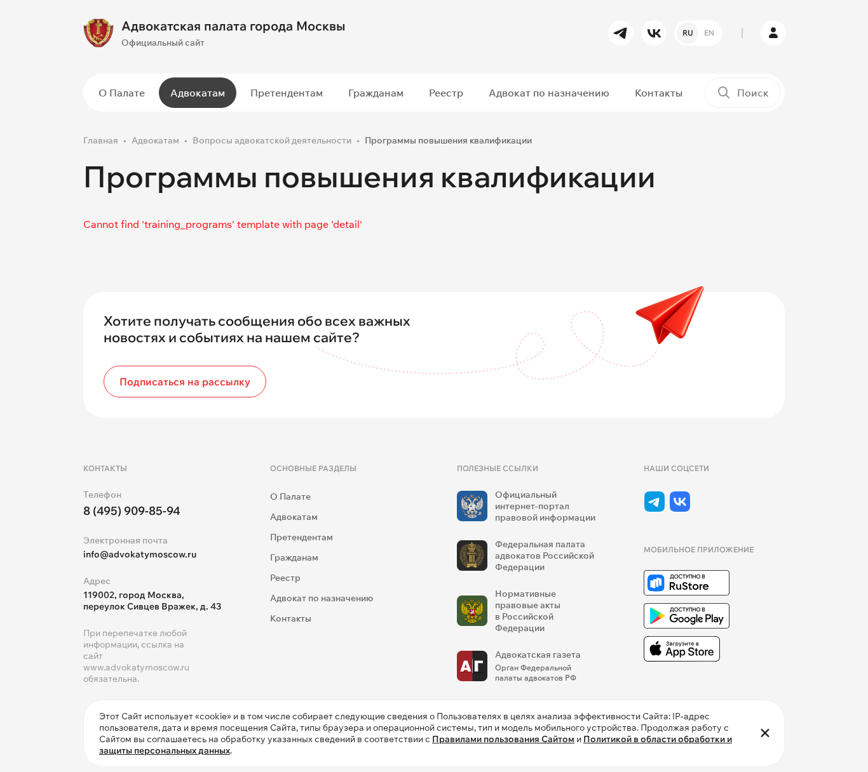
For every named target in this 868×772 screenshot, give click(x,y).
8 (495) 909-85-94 (131, 510)
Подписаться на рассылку (184, 381)
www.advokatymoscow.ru (136, 667)
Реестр (446, 92)
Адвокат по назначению (549, 92)
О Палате (121, 92)
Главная (100, 140)
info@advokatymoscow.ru (139, 554)
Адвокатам (197, 92)
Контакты (658, 92)
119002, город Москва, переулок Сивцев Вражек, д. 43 (152, 600)
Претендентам (286, 92)
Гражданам (375, 92)
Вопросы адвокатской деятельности (272, 140)
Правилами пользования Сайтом (503, 739)
